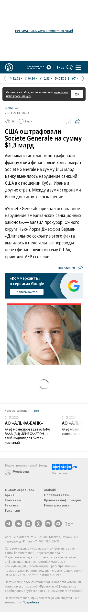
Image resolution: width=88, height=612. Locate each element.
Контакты (13, 500)
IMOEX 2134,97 (65, 78)
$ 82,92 (15, 78)
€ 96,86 (30, 78)
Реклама (12, 505)
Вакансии (12, 510)
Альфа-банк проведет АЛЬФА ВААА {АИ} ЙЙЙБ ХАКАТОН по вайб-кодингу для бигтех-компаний (27, 436)
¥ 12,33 (45, 78)
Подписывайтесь (27, 292)
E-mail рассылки (57, 505)
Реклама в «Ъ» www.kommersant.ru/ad (44, 30)
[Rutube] (48, 523)
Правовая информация (62, 500)
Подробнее (31, 602)
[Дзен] (28, 523)
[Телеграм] (8, 523)
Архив (9, 495)
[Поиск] (69, 67)
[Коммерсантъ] (9, 67)
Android (50, 490)
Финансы (11, 107)
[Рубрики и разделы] (78, 67)
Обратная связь (56, 495)
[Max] (58, 523)
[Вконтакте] (18, 523)
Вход (61, 67)
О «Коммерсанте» (19, 490)
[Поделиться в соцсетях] (78, 121)
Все (36, 410)
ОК (77, 94)
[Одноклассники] (38, 523)
